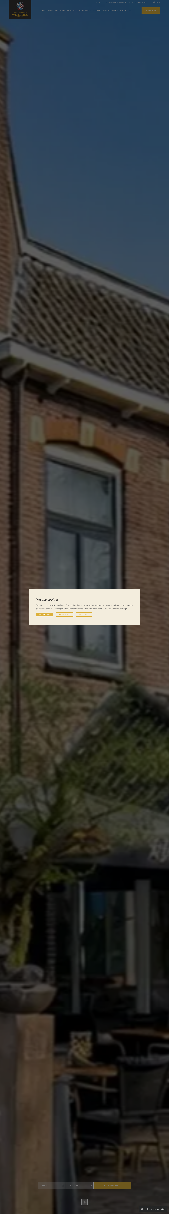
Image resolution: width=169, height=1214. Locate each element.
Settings (84, 614)
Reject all (64, 614)
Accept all (44, 614)
